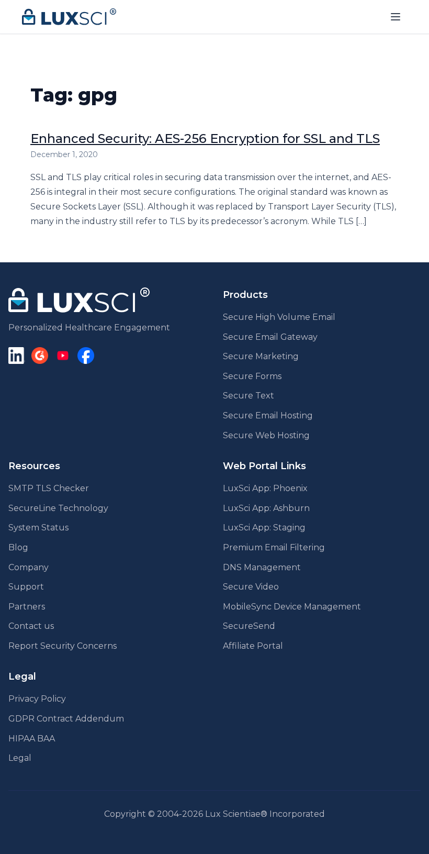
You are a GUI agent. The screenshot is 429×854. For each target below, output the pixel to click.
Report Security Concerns (62, 646)
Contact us (31, 626)
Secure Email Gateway (270, 337)
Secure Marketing (261, 356)
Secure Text (248, 396)
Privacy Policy (37, 699)
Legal (19, 758)
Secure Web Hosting (266, 435)
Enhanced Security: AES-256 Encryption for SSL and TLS (205, 138)
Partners (26, 607)
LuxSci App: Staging (264, 528)
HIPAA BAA (31, 739)
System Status (38, 528)
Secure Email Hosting (268, 415)
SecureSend (249, 626)
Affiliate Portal (253, 646)
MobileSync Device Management (292, 607)
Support (26, 587)
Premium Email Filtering (274, 547)
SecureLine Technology (58, 508)
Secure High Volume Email (279, 317)
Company (28, 567)
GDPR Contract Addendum (66, 719)
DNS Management (262, 567)
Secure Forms (252, 376)
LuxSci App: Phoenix (265, 488)
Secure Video (251, 587)
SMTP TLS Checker (48, 488)
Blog (18, 547)
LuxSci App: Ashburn (266, 508)
